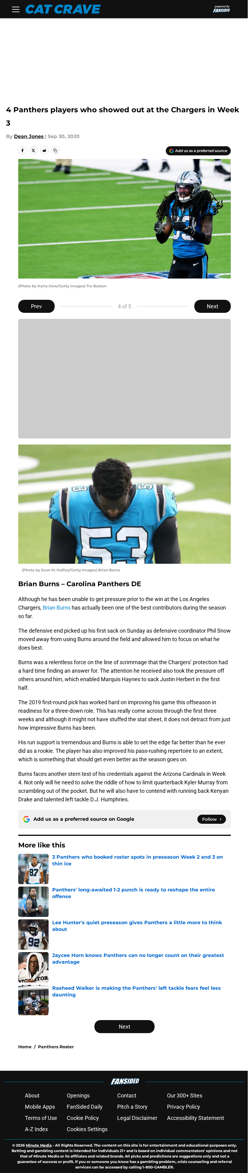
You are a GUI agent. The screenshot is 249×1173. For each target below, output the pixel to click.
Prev (36, 306)
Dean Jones (29, 136)
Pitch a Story (132, 1107)
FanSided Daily (85, 1107)
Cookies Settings (87, 1129)
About (32, 1095)
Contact (126, 1095)
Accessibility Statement (195, 1118)
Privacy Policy (183, 1107)
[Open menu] (15, 9)
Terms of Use (41, 1118)
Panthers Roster (56, 1047)
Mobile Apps (40, 1107)
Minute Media (39, 1145)
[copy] (55, 150)
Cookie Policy (83, 1118)
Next (212, 306)
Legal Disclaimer (137, 1118)
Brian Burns (56, 607)
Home (25, 1047)
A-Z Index (36, 1129)
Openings (78, 1095)
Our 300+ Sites (184, 1095)
